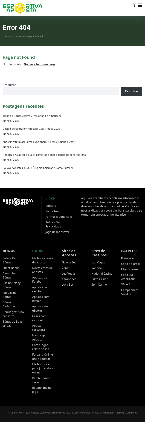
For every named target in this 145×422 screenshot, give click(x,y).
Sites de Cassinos (99, 252)
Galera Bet (69, 262)
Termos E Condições (58, 217)
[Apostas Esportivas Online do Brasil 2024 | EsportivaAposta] (23, 8)
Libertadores (129, 269)
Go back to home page (39, 64)
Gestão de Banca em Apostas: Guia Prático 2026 (31, 128)
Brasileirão (128, 258)
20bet (65, 268)
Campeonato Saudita (129, 292)
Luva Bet (67, 284)
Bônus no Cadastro (9, 304)
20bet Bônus (11, 268)
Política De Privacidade (53, 224)
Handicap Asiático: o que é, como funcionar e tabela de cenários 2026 (44, 154)
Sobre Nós (52, 211)
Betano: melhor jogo (42, 390)
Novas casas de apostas (42, 270)
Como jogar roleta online (40, 347)
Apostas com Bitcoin (41, 299)
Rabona (96, 268)
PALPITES (129, 250)
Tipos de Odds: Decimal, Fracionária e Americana (32, 115)
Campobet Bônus (10, 275)
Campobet (69, 279)
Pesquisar (9, 85)
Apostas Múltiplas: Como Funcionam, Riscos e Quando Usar (38, 142)
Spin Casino (99, 284)
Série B (125, 284)
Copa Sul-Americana (128, 277)
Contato (50, 206)
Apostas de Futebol (39, 279)
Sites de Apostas (69, 252)
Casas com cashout (39, 318)
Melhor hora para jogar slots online (42, 368)
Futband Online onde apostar (42, 357)
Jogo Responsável (57, 232)
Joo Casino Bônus (10, 295)
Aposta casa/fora (38, 328)
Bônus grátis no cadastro (13, 314)
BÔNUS (9, 250)
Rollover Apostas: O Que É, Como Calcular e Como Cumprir (38, 168)
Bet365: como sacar (41, 380)
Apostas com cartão (41, 289)
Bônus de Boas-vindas (13, 324)
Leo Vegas (69, 273)
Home (8, 36)
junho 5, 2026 (11, 120)
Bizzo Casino (99, 279)
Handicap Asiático (38, 337)
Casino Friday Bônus (12, 285)
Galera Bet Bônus (10, 260)
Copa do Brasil (130, 264)
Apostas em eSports (40, 308)
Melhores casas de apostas (42, 260)
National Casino (101, 273)
